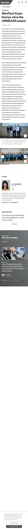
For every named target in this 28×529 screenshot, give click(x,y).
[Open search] (22, 2)
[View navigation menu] (25, 2)
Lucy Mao (8, 274)
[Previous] (21, 280)
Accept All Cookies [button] (14, 526)
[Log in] (19, 2)
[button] (14, 522)
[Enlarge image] (25, 135)
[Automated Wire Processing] (5, 2)
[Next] (24, 280)
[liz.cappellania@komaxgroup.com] (12, 189)
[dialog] (14, 520)
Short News (4, 262)
